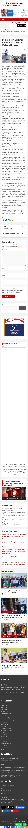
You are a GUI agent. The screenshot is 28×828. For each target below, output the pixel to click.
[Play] (4, 498)
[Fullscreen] (23, 498)
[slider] (12, 498)
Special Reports (5, 745)
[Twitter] (22, 827)
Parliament (4, 739)
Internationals (4, 722)
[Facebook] (3, 220)
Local (10, 587)
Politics (3, 741)
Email (4, 275)
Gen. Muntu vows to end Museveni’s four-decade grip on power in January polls (13, 234)
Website (4, 282)
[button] (14, 493)
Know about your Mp (6, 730)
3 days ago (5, 644)
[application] (14, 493)
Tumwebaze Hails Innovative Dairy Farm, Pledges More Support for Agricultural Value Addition (13, 551)
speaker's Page (5, 743)
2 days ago (5, 594)
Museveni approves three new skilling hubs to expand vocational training (13, 667)
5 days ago (5, 670)
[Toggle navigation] (3, 19)
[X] (6, 220)
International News (19, 634)
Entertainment (4, 713)
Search (4, 305)
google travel (5, 534)
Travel (2, 749)
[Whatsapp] (10, 220)
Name (4, 268)
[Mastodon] (16, 827)
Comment (5, 249)
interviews (3, 724)
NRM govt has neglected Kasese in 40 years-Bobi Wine (13, 227)
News (14, 587)
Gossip (3, 715)
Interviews (3, 726)
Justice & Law (4, 728)
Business (5, 587)
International (4, 718)
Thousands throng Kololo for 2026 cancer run (13, 767)
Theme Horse (21, 821)
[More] (12, 220)
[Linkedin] (8, 220)
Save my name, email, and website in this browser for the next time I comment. (12, 291)
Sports (3, 747)
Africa (4, 634)
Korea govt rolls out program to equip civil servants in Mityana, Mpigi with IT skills (14, 536)
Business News (7, 571)
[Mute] (21, 498)
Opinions (3, 737)
